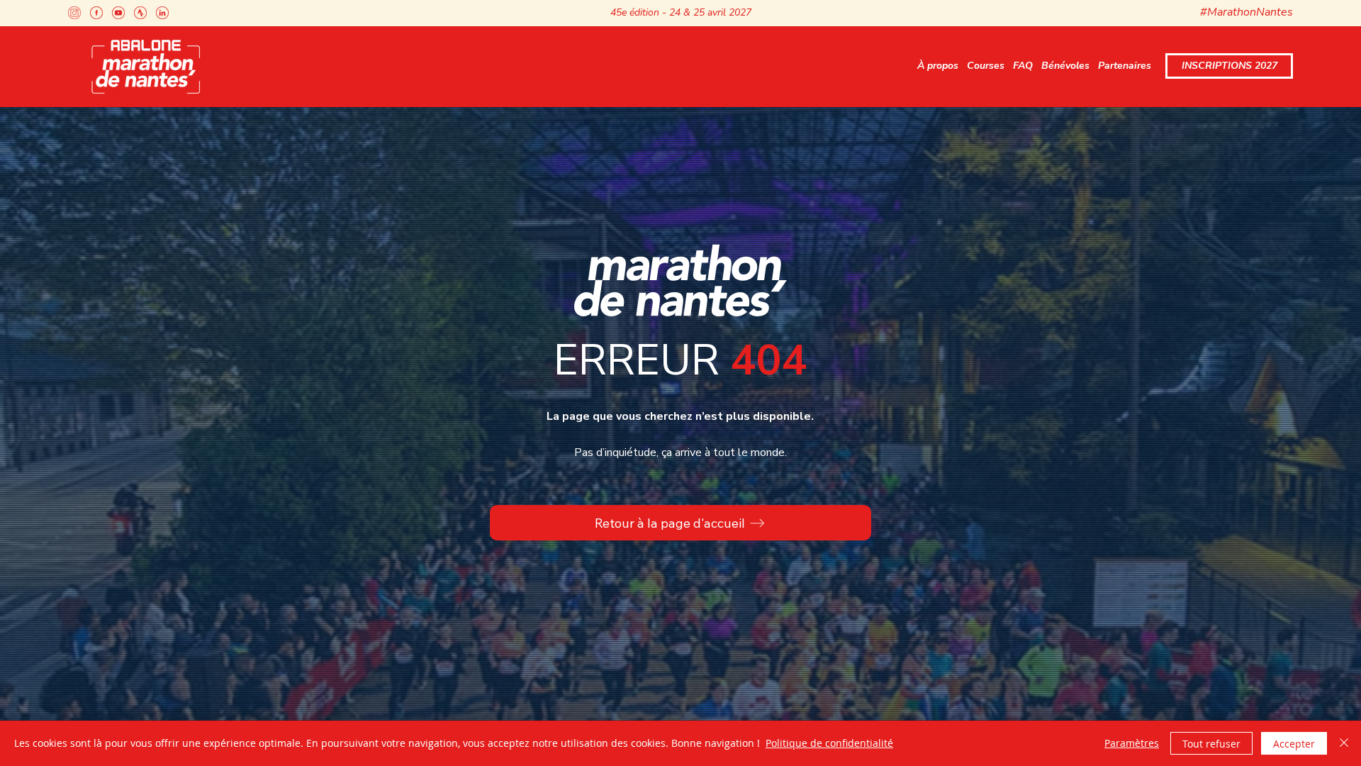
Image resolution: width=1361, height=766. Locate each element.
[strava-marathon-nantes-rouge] (140, 12)
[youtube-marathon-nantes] (118, 12)
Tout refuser (1211, 743)
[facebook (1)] (96, 12)
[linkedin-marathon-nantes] (162, 12)
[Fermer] (1343, 743)
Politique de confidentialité (829, 743)
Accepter (1294, 743)
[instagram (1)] (74, 12)
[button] (938, 66)
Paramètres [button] (1131, 743)
